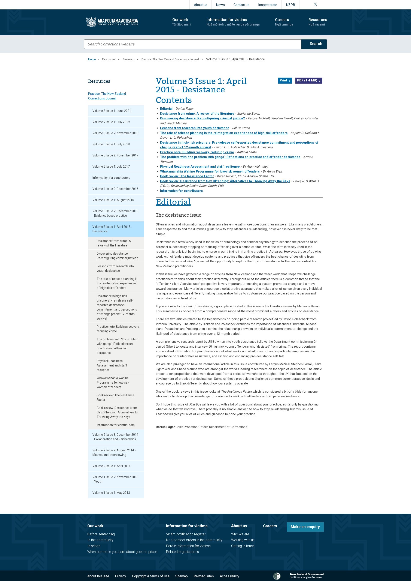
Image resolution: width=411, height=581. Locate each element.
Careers (270, 526)
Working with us (243, 540)
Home (92, 59)
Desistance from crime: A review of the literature (114, 243)
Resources (108, 59)
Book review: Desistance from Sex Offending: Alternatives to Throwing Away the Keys (117, 412)
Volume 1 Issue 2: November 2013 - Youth (115, 479)
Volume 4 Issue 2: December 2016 (115, 189)
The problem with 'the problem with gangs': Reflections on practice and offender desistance (117, 346)
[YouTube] (320, 5)
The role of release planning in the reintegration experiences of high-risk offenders (117, 283)
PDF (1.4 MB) (307, 80)
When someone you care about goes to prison (122, 552)
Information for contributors (111, 177)
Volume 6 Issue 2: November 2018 (115, 133)
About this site (98, 576)
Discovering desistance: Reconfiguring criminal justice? (117, 256)
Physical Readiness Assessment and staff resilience (112, 365)
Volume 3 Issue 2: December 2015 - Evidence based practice (115, 213)
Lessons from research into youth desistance (115, 268)
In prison (93, 546)
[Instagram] (310, 5)
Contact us (241, 5)
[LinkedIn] (325, 5)
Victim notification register (186, 534)
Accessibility (229, 576)
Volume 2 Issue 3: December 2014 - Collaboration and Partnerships (115, 437)
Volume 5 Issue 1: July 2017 (111, 166)
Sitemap (181, 576)
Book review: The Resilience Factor (115, 397)
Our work (95, 526)
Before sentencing (101, 534)
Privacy (120, 576)
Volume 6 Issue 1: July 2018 (111, 144)
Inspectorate (267, 5)
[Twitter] (315, 5)
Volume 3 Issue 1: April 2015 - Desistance (112, 229)
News (220, 5)
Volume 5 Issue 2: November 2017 (115, 155)
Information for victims (186, 526)
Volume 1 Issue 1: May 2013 (111, 492)
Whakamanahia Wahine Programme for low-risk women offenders (113, 382)
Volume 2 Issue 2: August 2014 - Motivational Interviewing (114, 452)
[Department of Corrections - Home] (124, 22)
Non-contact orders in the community (194, 540)
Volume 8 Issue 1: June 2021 (111, 111)
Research (128, 59)
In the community (100, 540)
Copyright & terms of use (151, 576)
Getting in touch (243, 546)
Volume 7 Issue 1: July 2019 (111, 122)
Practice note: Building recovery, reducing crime (118, 329)
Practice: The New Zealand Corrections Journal (170, 59)
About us (200, 5)
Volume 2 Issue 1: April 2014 (111, 466)
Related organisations (182, 552)
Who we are (240, 534)
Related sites (204, 576)
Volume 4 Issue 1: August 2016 (113, 200)
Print (283, 80)
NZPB (290, 5)
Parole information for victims (188, 546)
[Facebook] (305, 5)
